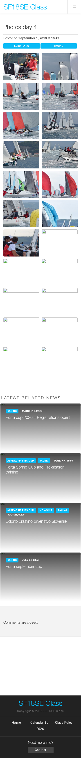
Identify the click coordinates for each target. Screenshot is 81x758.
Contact (40, 750)
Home (16, 723)
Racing (58, 45)
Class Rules (64, 723)
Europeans (21, 45)
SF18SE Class (25, 8)
